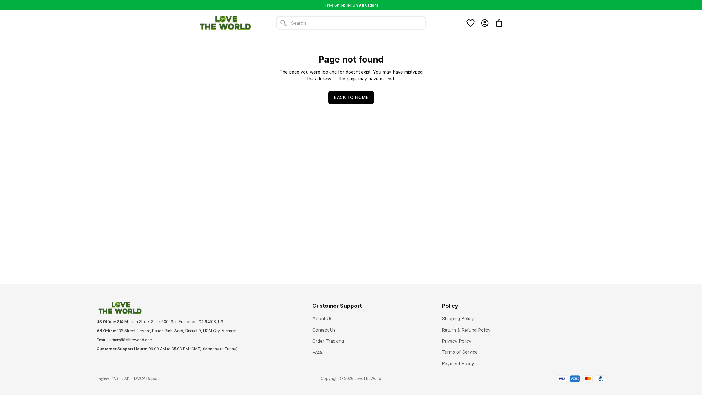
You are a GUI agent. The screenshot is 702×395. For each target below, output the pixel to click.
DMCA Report (146, 378)
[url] (131, 340)
